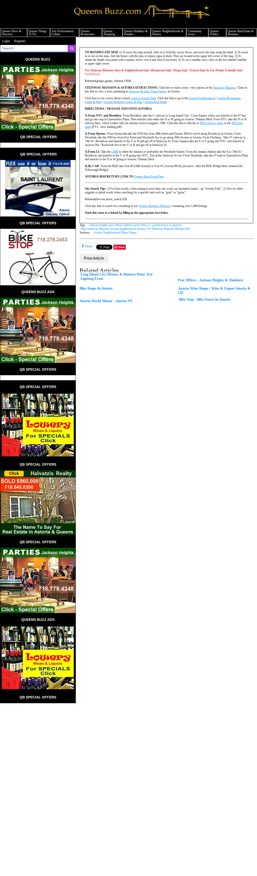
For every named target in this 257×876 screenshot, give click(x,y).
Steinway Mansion (224, 87)
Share (88, 246)
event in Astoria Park (143, 98)
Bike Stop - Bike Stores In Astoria (204, 299)
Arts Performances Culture (62, 32)
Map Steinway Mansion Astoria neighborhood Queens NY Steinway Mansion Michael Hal (135, 229)
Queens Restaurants (87, 32)
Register (20, 41)
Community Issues (195, 32)
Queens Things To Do (38, 32)
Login (6, 41)
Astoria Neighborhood (201, 98)
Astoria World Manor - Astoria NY (106, 301)
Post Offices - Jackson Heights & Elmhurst (210, 280)
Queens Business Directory (155, 206)
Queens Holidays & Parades (136, 32)
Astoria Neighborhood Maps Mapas (115, 232)
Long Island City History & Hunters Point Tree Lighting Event (117, 276)
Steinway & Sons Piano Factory (148, 91)
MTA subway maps (211, 123)
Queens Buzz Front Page (149, 176)
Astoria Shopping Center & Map (122, 102)
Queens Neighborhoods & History (167, 32)
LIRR (114, 151)
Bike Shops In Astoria (96, 288)
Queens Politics (214, 32)
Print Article (94, 258)
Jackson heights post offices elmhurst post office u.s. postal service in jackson (135, 225)
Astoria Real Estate (155, 102)
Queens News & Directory (11, 32)
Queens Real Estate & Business (240, 32)
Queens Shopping (109, 32)
